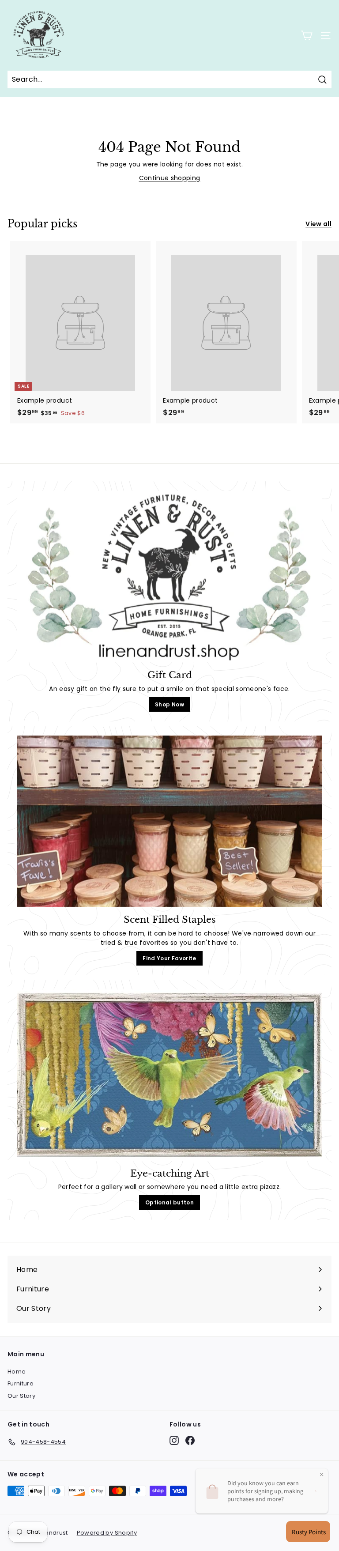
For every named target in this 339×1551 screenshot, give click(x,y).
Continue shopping (169, 178)
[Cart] (306, 36)
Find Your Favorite (169, 958)
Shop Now (169, 704)
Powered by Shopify (107, 1532)
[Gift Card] (169, 576)
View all (318, 223)
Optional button (169, 1202)
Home (17, 1371)
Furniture (21, 1383)
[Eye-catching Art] (169, 1075)
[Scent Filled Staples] (169, 821)
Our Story (21, 1396)
